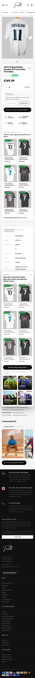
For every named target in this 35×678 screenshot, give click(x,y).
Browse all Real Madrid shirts (17, 367)
